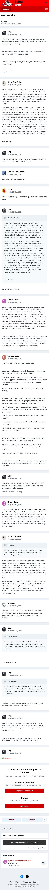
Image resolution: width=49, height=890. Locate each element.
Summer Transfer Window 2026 (19, 861)
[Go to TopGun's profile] (4, 604)
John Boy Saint (15, 82)
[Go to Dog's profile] (4, 33)
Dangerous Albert (16, 172)
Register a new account (24, 791)
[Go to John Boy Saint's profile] (4, 83)
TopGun (11, 603)
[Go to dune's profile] (4, 190)
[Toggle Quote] (5, 218)
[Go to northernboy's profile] (4, 357)
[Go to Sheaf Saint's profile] (4, 301)
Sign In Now (24, 806)
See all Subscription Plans (37, 848)
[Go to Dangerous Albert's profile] (4, 173)
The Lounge (16, 23)
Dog (5, 21)
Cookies (36, 882)
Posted (15, 34)
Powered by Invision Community (24, 887)
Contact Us (27, 882)
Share (12, 820)
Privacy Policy (15, 882)
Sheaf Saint (13, 300)
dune (10, 189)
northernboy (13, 356)
